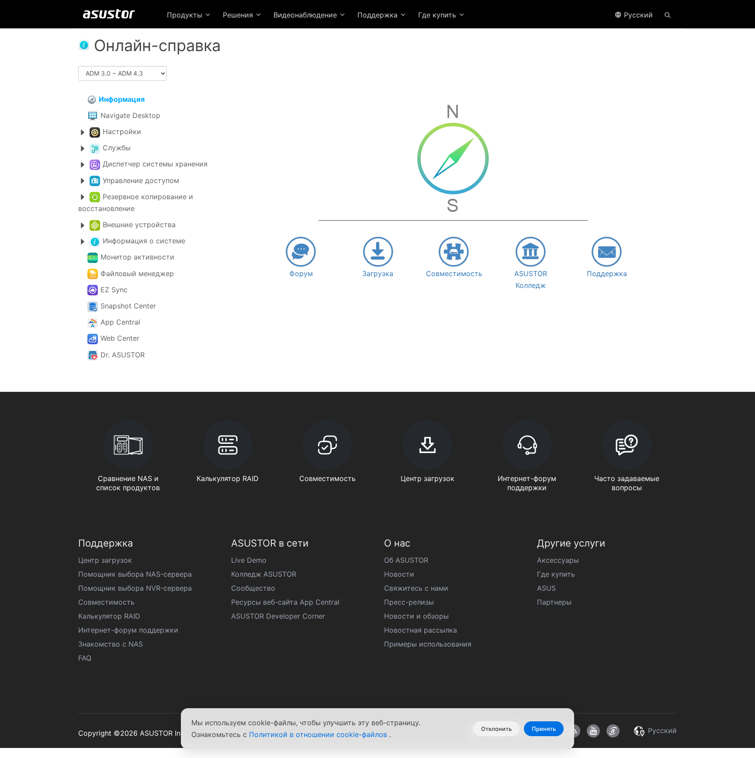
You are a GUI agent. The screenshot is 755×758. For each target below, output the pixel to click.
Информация (122, 99)
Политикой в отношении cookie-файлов (319, 734)
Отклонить (496, 728)
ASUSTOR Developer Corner (278, 616)
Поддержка (607, 273)
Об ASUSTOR (406, 560)
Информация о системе (144, 240)
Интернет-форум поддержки (128, 630)
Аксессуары (558, 560)
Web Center (119, 338)
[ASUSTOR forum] (613, 730)
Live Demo (249, 560)
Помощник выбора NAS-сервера (135, 574)
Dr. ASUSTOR (122, 354)
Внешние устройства (139, 224)
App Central (120, 322)
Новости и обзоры (416, 616)
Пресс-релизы (409, 602)
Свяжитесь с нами (416, 588)
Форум (301, 273)
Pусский (637, 14)
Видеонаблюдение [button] (306, 14)
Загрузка (377, 273)
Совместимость (454, 273)
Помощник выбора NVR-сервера (135, 588)
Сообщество (253, 588)
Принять (544, 728)
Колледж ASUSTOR (263, 574)
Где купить (556, 574)
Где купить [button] (438, 14)
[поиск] (667, 14)
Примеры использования (427, 644)
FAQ (84, 658)
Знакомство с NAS (110, 644)
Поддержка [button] (378, 14)
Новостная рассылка (420, 630)
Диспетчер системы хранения (155, 163)
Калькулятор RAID (109, 616)
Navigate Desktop (130, 115)
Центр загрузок (105, 560)
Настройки (122, 131)
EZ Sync (114, 289)
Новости (399, 574)
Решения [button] (239, 14)
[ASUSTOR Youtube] (593, 730)
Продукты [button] (185, 14)
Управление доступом (141, 180)
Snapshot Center (128, 305)
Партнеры (554, 602)
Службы (117, 147)
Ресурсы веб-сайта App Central (285, 602)
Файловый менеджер (137, 273)
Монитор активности (137, 257)
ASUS (546, 588)
